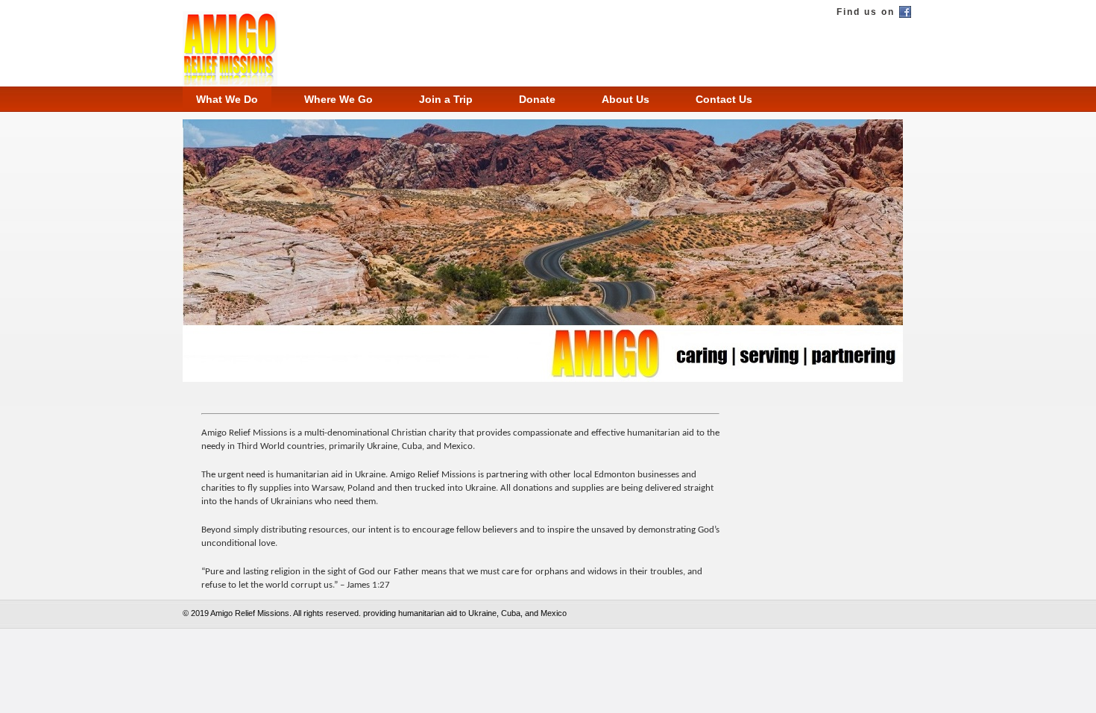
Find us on (866, 12)
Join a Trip (446, 99)
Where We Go (338, 99)
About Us (625, 99)
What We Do (227, 99)
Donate (537, 99)
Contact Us (724, 99)
